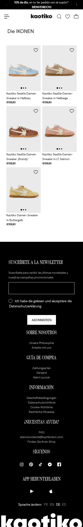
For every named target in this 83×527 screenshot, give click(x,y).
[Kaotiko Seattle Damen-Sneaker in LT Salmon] (59, 129)
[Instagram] (21, 464)
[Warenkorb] (76, 16)
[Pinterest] (31, 464)
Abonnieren (42, 320)
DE (58, 504)
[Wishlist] (67, 16)
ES (64, 504)
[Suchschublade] (59, 16)
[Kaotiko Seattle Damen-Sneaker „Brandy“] (23, 129)
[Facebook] (59, 464)
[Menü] (7, 16)
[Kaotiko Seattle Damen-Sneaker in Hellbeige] (59, 68)
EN (52, 504)
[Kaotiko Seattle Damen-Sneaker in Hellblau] (23, 68)
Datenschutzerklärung (25, 306)
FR (46, 504)
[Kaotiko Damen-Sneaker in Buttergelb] (23, 190)
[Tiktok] (40, 464)
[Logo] (41, 16)
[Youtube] (49, 464)
